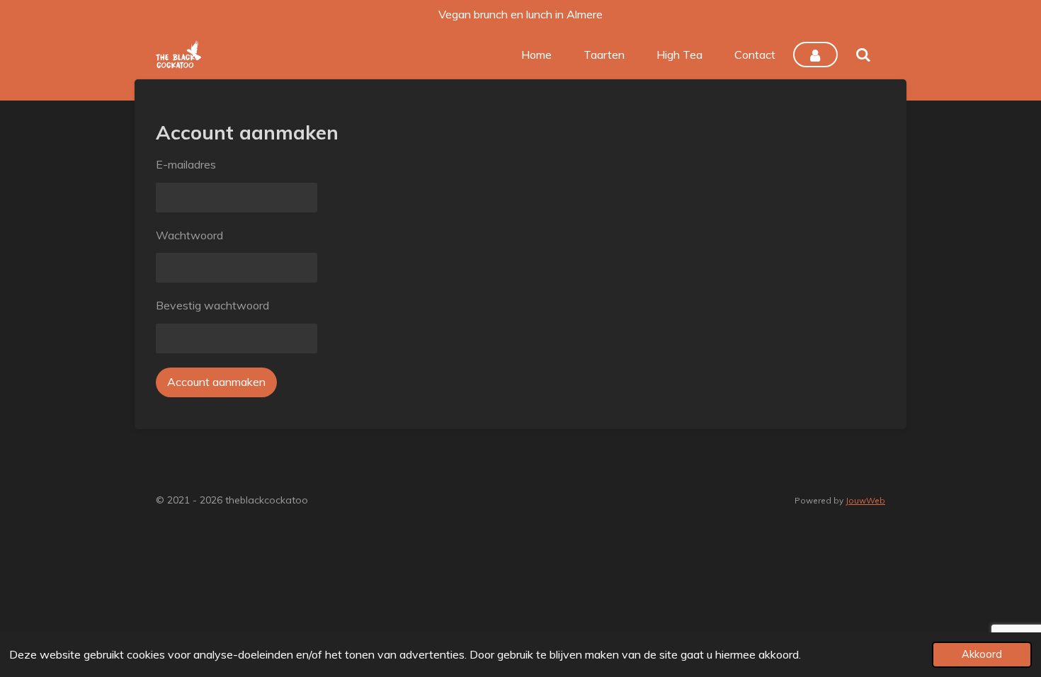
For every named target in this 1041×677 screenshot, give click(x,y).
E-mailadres (186, 164)
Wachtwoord (189, 235)
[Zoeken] (863, 54)
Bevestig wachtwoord (212, 305)
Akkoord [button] (982, 654)
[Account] (815, 54)
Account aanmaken (216, 382)
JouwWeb (865, 500)
